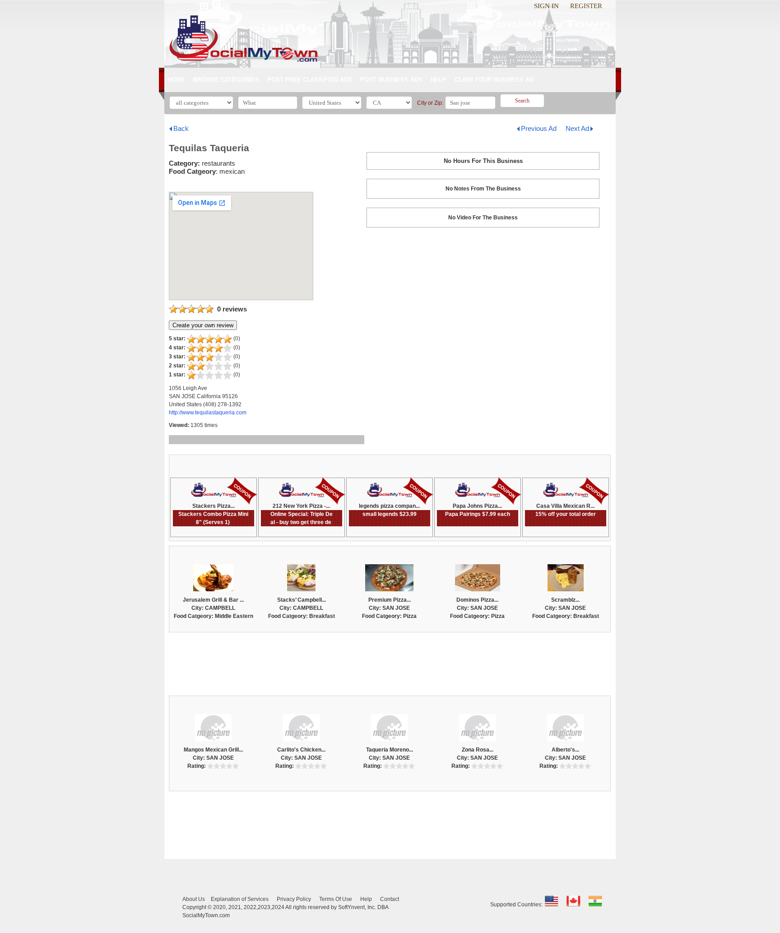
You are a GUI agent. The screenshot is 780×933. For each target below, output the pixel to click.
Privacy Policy (294, 899)
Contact (389, 899)
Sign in (546, 5)
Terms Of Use (335, 899)
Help (438, 79)
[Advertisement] (390, 661)
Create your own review (202, 325)
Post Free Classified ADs (309, 79)
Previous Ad (539, 128)
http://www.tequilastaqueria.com (207, 412)
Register (586, 5)
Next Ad (577, 128)
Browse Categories (226, 79)
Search (522, 100)
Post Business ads (391, 79)
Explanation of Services (240, 899)
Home (176, 79)
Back (181, 128)
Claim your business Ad (494, 79)
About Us (193, 899)
